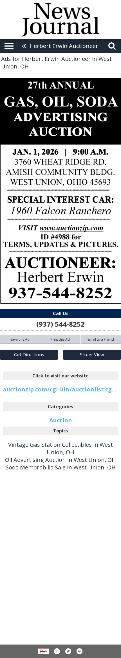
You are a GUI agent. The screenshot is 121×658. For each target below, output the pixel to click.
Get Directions (29, 355)
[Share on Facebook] (56, 651)
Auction (60, 420)
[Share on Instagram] (79, 651)
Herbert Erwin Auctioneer (64, 46)
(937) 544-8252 (60, 324)
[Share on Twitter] (68, 651)
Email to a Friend (101, 339)
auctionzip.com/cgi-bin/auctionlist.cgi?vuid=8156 (60, 389)
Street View (92, 355)
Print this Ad (60, 339)
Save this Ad (20, 339)
